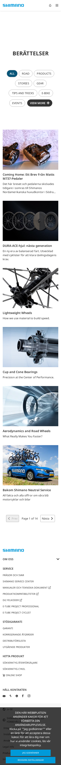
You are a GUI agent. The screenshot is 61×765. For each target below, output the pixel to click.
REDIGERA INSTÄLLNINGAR (31, 760)
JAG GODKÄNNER (30, 752)
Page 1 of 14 (30, 518)
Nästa (45, 518)
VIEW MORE (37, 103)
